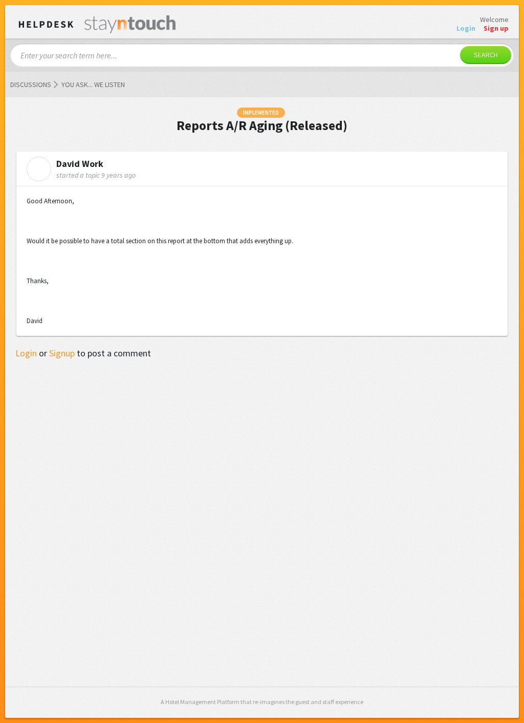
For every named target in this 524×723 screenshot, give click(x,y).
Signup (62, 353)
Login (26, 353)
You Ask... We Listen (93, 84)
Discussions (30, 84)
